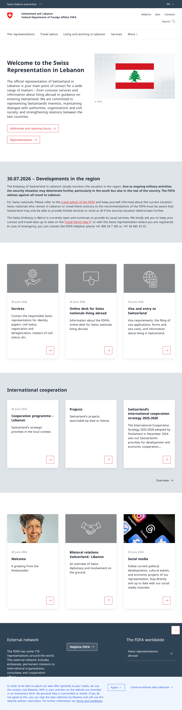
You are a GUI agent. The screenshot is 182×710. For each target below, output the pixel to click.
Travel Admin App (76, 222)
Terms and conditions (89, 701)
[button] (21, 34)
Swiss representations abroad (143, 653)
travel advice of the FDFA (78, 202)
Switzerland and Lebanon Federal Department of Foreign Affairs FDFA (49, 15)
